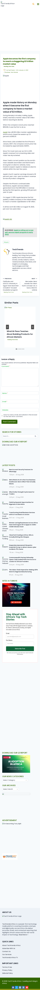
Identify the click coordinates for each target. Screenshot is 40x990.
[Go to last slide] (7, 327)
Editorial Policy (7, 973)
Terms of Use (7, 967)
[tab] (16, 349)
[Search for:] (20, 436)
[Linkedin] (23, 987)
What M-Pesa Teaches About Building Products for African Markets (20, 334)
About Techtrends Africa (11, 945)
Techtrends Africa (9, 924)
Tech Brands (14, 72)
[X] (16, 987)
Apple (5, 132)
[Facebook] (13, 987)
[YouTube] (26, 987)
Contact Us (6, 951)
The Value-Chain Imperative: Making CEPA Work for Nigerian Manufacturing (23, 571)
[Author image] (4, 70)
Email (4, 402)
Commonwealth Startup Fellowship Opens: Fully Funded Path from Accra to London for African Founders (22, 559)
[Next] (32, 327)
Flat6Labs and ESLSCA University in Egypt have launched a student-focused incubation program (10, 284)
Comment (5, 366)
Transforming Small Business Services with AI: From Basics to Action (22, 513)
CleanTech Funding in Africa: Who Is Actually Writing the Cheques (21, 536)
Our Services (6, 954)
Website (5, 410)
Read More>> (23, 935)
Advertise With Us (8, 948)
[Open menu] (38, 4)
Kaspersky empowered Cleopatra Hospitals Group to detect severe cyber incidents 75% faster (22, 547)
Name (5, 393)
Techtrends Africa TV (10, 957)
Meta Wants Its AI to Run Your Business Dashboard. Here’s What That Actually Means (22, 482)
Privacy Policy (7, 970)
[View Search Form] (33, 4)
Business (7, 72)
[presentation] (20, 317)
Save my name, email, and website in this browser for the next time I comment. (20, 415)
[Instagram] (20, 987)
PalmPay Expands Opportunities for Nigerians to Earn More (21, 503)
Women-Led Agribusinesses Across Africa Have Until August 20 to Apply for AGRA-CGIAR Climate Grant (23, 525)
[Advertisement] (20, 29)
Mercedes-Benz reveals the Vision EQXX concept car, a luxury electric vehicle (29, 284)
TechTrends (11, 70)
